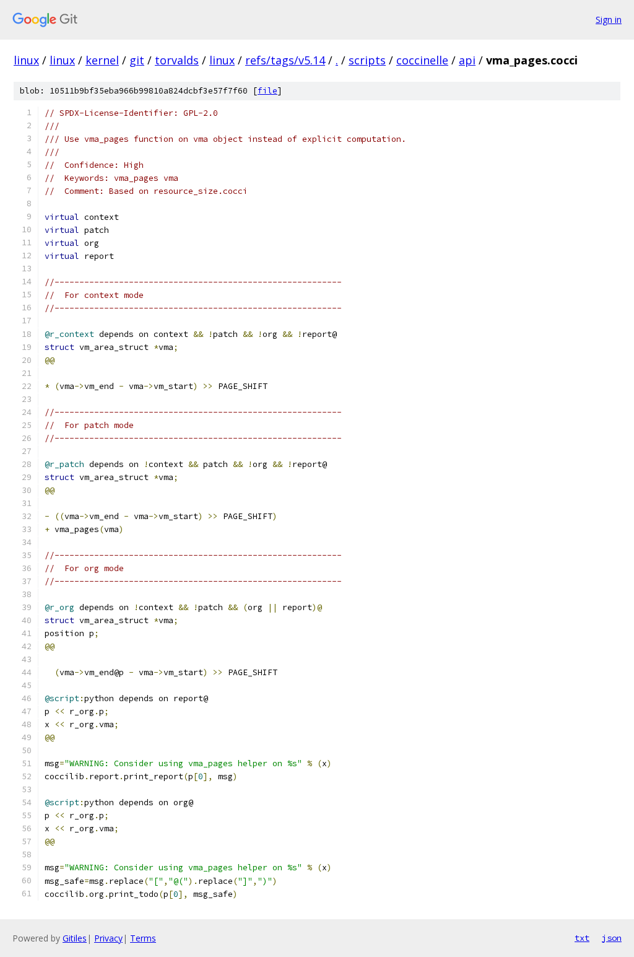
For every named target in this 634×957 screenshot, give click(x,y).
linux (26, 60)
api (467, 60)
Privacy (108, 938)
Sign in (609, 19)
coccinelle (422, 60)
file (267, 90)
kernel (102, 60)
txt (582, 937)
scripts (367, 60)
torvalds (177, 60)
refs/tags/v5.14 (285, 60)
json (612, 937)
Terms (143, 938)
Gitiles (75, 938)
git (136, 60)
